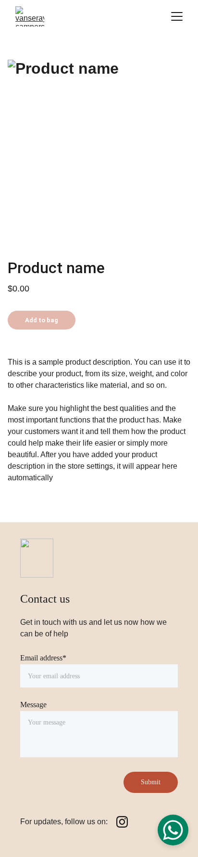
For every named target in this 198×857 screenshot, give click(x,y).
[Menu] (177, 16)
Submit (151, 782)
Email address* (43, 658)
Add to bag (41, 320)
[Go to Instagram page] (122, 822)
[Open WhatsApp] (173, 830)
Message (33, 704)
